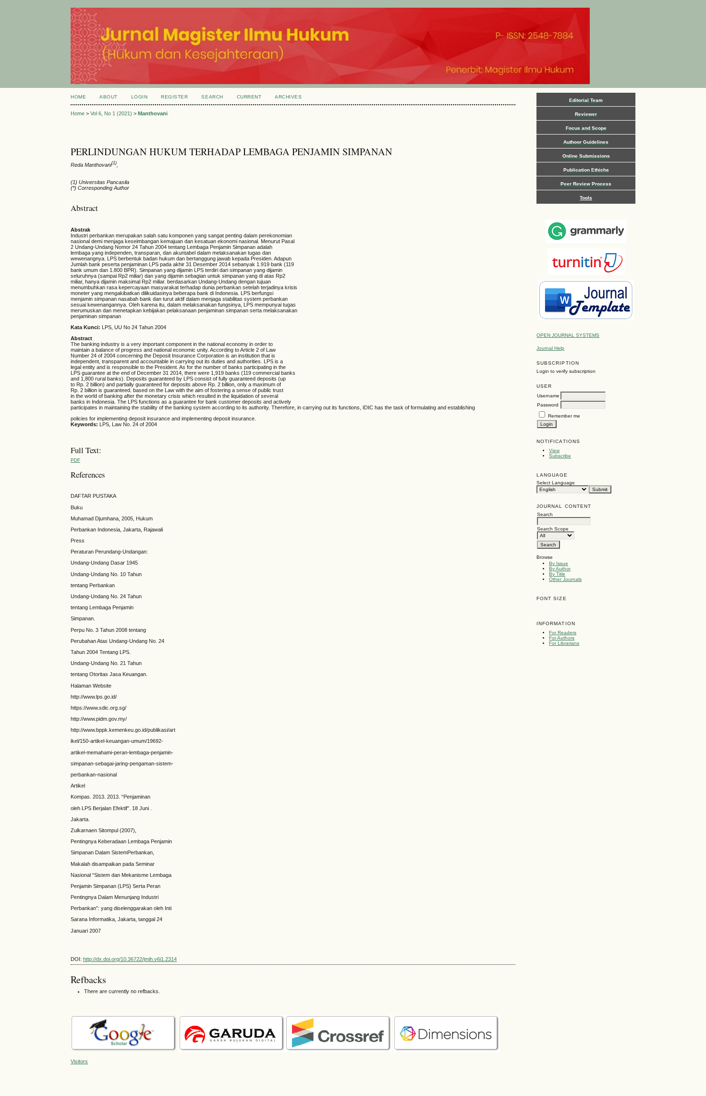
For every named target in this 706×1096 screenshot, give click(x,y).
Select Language (555, 482)
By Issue (558, 563)
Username (548, 395)
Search (212, 96)
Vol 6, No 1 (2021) (111, 113)
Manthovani (153, 113)
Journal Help (550, 348)
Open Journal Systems (567, 335)
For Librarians (564, 643)
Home (78, 96)
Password (548, 404)
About (108, 96)
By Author (560, 568)
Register (174, 96)
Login (139, 96)
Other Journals (565, 579)
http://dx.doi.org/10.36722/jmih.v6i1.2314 (130, 959)
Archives (288, 96)
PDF (75, 460)
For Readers (562, 632)
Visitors (79, 1061)
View (554, 450)
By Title (557, 574)
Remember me (564, 416)
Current (249, 96)
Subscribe (560, 455)
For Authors (561, 637)
